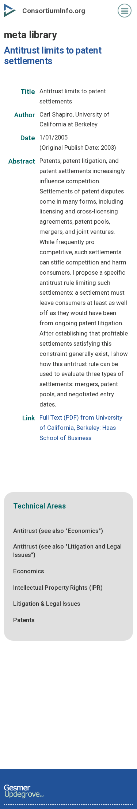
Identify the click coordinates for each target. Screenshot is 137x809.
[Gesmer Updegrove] (24, 798)
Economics (28, 571)
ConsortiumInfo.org (53, 11)
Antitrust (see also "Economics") (58, 530)
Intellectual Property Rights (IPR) (58, 587)
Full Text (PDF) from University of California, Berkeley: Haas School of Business (80, 427)
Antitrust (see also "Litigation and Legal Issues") (67, 551)
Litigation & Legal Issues (46, 603)
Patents (24, 620)
